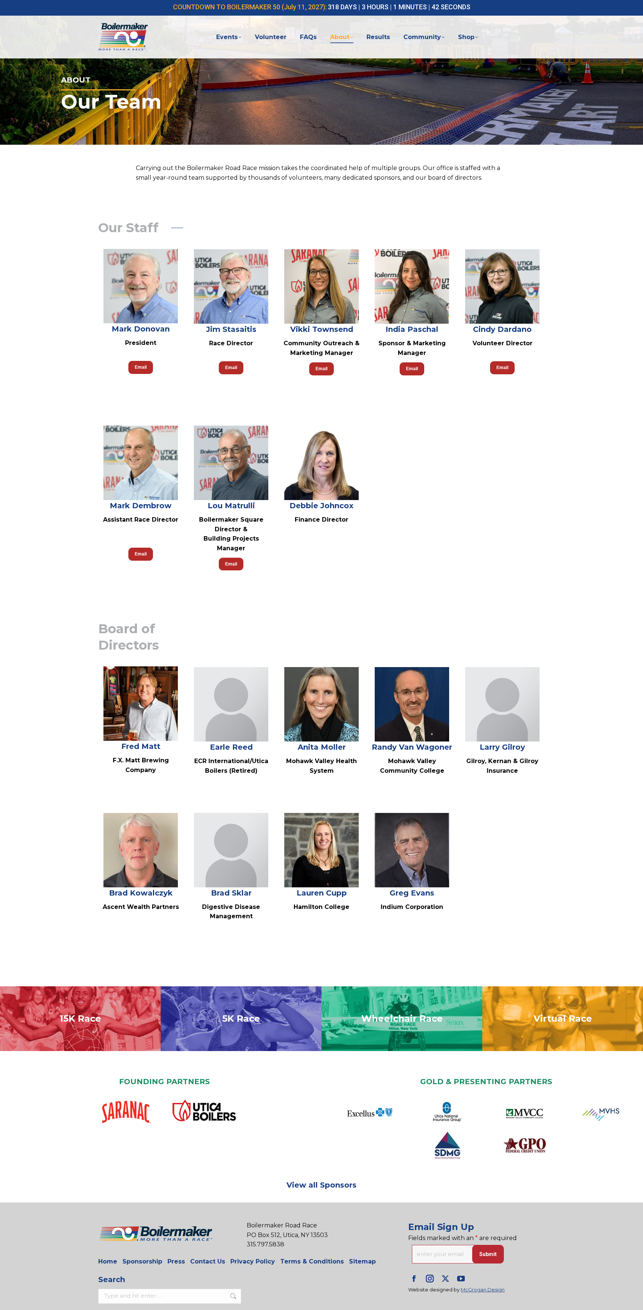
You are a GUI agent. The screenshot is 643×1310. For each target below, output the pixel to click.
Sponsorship (142, 1261)
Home (107, 1261)
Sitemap (362, 1261)
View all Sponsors (321, 1185)
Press (176, 1261)
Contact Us (207, 1261)
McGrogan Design (483, 1290)
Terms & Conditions (312, 1261)
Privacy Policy (252, 1261)
